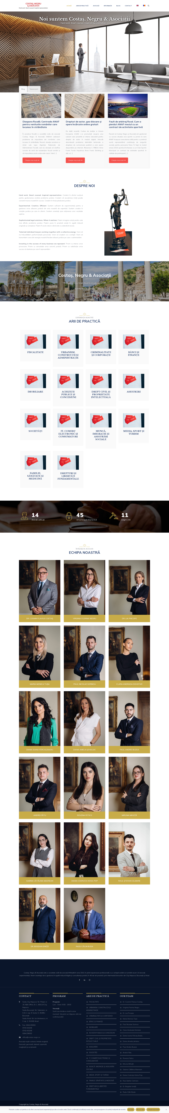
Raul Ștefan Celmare (129, 881)
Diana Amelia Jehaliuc (84, 749)
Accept (130, 1109)
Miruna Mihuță (129, 815)
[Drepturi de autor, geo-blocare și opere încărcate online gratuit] (84, 106)
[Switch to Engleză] (137, 6)
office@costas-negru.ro (31, 1037)
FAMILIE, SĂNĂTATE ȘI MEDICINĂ (101, 1081)
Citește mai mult (31, 160)
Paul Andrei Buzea (129, 749)
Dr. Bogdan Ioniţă (40, 946)
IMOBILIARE (93, 1027)
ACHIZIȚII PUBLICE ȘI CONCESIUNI (102, 1033)
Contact (128, 6)
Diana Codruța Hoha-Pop (84, 881)
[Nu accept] (166, 1109)
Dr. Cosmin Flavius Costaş (39, 618)
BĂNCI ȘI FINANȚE (96, 1021)
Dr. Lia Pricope (129, 618)
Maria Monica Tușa (40, 684)
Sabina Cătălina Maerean (39, 881)
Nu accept (140, 1109)
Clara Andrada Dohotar (129, 684)
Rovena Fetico (84, 815)
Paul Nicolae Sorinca (84, 684)
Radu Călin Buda (84, 946)
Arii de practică (82, 6)
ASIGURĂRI (93, 1047)
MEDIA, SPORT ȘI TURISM (99, 1075)
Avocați (96, 6)
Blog (118, 6)
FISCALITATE (94, 1002)
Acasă (69, 6)
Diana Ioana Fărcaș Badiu (39, 749)
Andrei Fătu (39, 815)
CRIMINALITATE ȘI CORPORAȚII (101, 1016)
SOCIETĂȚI (93, 1052)
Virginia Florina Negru (84, 618)
